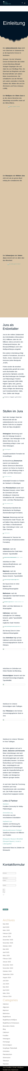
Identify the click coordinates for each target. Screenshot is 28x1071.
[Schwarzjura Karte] (14, 264)
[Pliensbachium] (8, 503)
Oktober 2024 (7, 971)
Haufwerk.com (7, 821)
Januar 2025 (7, 962)
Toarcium (6, 1064)
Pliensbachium (7, 1054)
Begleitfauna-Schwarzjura (11, 1023)
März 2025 (6, 955)
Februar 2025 (7, 958)
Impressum (14, 1070)
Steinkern (6, 804)
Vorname (6, 870)
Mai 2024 (6, 987)
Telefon (5, 883)
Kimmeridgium (7, 1045)
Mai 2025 (6, 949)
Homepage (6, 1042)
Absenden (5, 909)
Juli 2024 (5, 980)
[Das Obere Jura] (14, 106)
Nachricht (6, 887)
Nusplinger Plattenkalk (10, 1048)
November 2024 (8, 968)
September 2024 (8, 974)
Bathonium (6, 1013)
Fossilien (5, 1035)
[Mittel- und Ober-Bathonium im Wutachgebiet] (14, 601)
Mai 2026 (6, 924)
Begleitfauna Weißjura (10, 1020)
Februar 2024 (7, 996)
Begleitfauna (7, 1016)
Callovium (6, 1032)
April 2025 (6, 952)
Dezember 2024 (8, 965)
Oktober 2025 (7, 946)
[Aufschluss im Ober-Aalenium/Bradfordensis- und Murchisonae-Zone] (14, 557)
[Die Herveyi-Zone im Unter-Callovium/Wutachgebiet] (14, 626)
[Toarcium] (6, 533)
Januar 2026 (7, 936)
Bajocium (6, 1010)
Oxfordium (6, 1051)
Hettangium (6, 1038)
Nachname (6, 875)
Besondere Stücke (9, 1026)
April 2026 (6, 927)
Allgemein (6, 1007)
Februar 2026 (7, 933)
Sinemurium (6, 1057)
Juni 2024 (6, 984)
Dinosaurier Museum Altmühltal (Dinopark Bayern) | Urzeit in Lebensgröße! (13, 841)
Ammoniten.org (8, 813)
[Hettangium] (7, 449)
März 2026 (6, 930)
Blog (4, 1029)
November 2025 (8, 943)
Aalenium (6, 1004)
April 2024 (6, 990)
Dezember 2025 (8, 939)
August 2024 (7, 977)
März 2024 (6, 993)
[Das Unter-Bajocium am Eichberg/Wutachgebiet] (14, 579)
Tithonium (6, 1060)
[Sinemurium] (7, 476)
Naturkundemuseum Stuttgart (12, 830)
